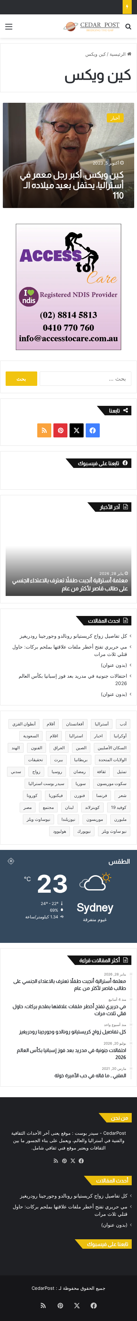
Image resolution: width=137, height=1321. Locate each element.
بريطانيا (80, 759)
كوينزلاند (92, 807)
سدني (16, 771)
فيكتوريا (56, 795)
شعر (122, 795)
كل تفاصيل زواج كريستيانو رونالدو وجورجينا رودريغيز (73, 636)
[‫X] (72, 1161)
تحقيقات (35, 759)
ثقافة (101, 771)
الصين (81, 747)
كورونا (32, 795)
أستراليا (102, 723)
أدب (123, 723)
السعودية (31, 735)
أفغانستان (75, 723)
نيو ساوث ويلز (114, 831)
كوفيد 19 (118, 807)
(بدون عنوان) (114, 665)
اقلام (54, 735)
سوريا (81, 783)
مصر (28, 807)
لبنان (69, 807)
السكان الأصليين (112, 747)
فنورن (79, 795)
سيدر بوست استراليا (46, 783)
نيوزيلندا (68, 819)
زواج (36, 771)
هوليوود (59, 831)
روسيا (57, 771)
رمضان (79, 771)
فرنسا (101, 795)
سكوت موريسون (111, 783)
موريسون (94, 819)
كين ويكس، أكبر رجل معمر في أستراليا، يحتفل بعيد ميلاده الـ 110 (72, 185)
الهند (16, 747)
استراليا (76, 735)
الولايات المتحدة (112, 759)
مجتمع (48, 807)
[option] (68, 557)
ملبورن (120, 819)
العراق (59, 747)
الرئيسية (118, 54)
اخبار (98, 735)
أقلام (51, 723)
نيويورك (84, 831)
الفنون (36, 747)
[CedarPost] (91, 26)
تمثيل (121, 771)
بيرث (58, 759)
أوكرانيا (120, 735)
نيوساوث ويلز (38, 819)
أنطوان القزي (23, 723)
